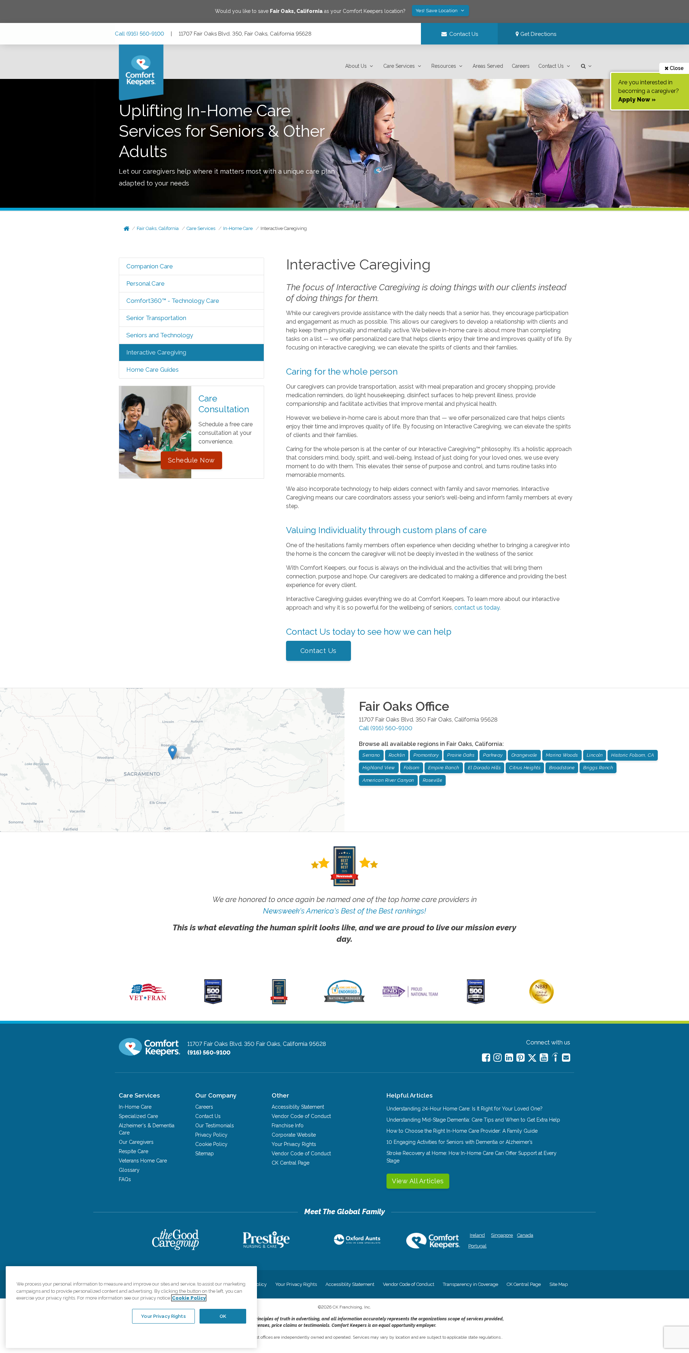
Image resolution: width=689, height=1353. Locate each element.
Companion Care (149, 266)
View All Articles (418, 1181)
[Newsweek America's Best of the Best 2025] (279, 1002)
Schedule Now (191, 460)
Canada (525, 1235)
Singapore (501, 1235)
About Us (356, 66)
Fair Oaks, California (158, 228)
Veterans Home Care (143, 1161)
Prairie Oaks (460, 755)
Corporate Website (294, 1135)
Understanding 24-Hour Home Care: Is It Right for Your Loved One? (464, 1109)
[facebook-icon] (486, 1057)
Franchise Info (288, 1125)
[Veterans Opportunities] (147, 1002)
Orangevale (524, 755)
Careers (521, 66)
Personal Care (145, 283)
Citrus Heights (524, 767)
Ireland (477, 1235)
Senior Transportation (156, 317)
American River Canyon (388, 780)
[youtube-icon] (544, 1057)
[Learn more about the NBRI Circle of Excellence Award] (541, 1002)
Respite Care (133, 1151)
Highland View (378, 767)
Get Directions (537, 34)
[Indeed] (555, 1058)
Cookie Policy (211, 1144)
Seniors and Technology (159, 335)
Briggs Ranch (598, 767)
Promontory (426, 755)
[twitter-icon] (532, 1058)
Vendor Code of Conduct (301, 1116)
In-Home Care (238, 228)
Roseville (432, 780)
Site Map (558, 1284)
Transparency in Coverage (470, 1284)
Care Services (399, 66)
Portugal (477, 1246)
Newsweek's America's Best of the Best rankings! (344, 910)
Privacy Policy (211, 1135)
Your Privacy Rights (294, 1144)
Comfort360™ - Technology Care (172, 300)
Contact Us (551, 66)
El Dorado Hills (484, 767)
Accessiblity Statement (298, 1107)
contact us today (477, 607)
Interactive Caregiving (284, 228)
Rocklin (397, 755)
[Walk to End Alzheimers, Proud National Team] (410, 997)
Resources (443, 66)
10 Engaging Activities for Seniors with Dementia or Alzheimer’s (459, 1142)
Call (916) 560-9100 (139, 33)
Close (676, 68)
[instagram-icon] (497, 1057)
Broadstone (562, 767)
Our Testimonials (214, 1125)
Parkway (493, 755)
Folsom (412, 767)
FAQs (125, 1179)
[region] (131, 1307)
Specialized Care (138, 1116)
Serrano (371, 755)
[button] (360, 66)
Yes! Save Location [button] (437, 10)
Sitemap (204, 1153)
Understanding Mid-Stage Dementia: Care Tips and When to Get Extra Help (473, 1120)
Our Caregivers (136, 1142)
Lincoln (595, 755)
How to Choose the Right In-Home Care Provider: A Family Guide (462, 1131)
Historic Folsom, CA (632, 755)
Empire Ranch (443, 767)
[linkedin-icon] (509, 1057)
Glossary (129, 1170)
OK (223, 1316)
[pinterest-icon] (520, 1057)
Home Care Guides (152, 369)
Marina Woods (562, 755)
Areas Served (488, 66)
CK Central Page (290, 1163)
